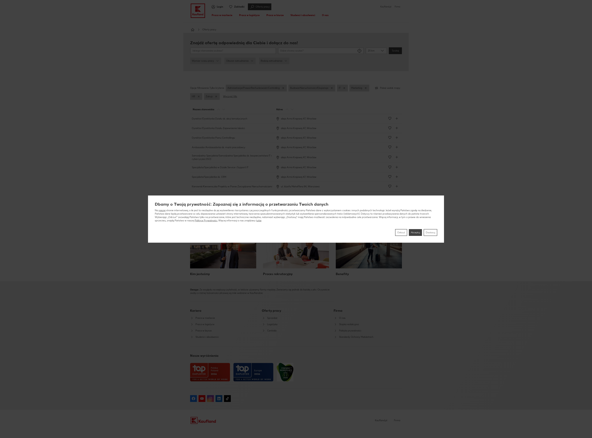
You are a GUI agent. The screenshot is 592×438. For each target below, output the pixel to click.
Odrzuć (401, 232)
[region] (296, 219)
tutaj (258, 220)
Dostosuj (430, 232)
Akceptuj (415, 232)
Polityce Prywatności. (206, 220)
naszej (162, 210)
